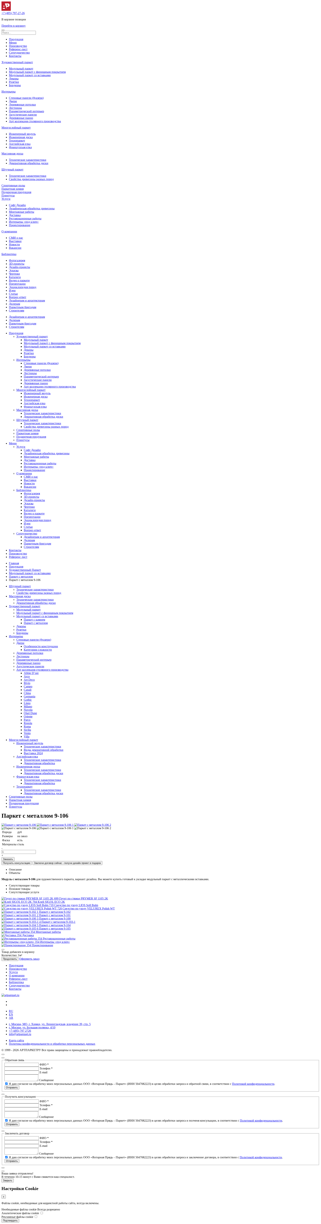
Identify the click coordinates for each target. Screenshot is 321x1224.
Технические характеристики (27, 159)
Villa (26, 736)
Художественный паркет (17, 62)
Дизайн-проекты (19, 267)
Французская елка (20, 147)
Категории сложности (38, 649)
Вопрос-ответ (17, 297)
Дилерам (14, 303)
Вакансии (15, 247)
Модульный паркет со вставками (30, 75)
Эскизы (14, 270)
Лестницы (15, 107)
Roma (27, 726)
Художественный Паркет (25, 569)
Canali (27, 689)
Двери (13, 101)
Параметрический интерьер (26, 111)
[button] (2, 30)
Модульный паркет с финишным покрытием (37, 71)
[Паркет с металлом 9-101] (20, 915)
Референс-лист (18, 49)
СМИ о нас (16, 237)
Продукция (16, 39)
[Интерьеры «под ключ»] (20, 941)
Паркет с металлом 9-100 (55, 918)
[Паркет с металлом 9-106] (19, 824)
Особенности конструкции (41, 646)
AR (11, 1017)
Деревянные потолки (22, 104)
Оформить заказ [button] (29, 958)
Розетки (14, 81)
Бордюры (15, 85)
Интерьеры (8, 91)
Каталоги (15, 277)
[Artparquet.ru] (6, 9)
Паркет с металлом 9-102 (55, 911)
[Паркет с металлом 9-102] (20, 911)
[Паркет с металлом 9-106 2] (92, 824)
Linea (27, 703)
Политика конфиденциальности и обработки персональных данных (52, 1043)
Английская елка (19, 143)
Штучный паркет (12, 169)
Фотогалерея (17, 260)
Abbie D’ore (31, 673)
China (27, 693)
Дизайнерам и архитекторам (27, 300)
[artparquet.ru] (10, 995)
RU (11, 1011)
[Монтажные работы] (18, 931)
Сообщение (46, 1080)
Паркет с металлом (21, 576)
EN (11, 1014)
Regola (28, 723)
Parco (27, 719)
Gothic (28, 699)
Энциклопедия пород (22, 287)
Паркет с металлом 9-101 (55, 915)
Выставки (15, 241)
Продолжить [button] (10, 959)
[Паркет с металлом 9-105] (20, 928)
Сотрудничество (19, 52)
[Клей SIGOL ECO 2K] (19, 901)
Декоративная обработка (39, 763)
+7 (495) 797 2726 (20, 1030)
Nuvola (28, 709)
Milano (28, 706)
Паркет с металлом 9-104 (55, 925)
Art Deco (29, 679)
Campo (28, 686)
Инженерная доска (21, 137)
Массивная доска (12, 153)
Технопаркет (17, 140)
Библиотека (8, 254)
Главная (14, 563)
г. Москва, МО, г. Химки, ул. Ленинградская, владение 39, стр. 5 (50, 1024)
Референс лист (18, 556)
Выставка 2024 (33, 753)
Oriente (28, 716)
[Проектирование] (16, 945)
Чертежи (14, 273)
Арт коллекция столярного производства (35, 121)
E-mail (43, 1072)
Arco (27, 676)
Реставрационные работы (25, 218)
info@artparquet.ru (20, 1034)
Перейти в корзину (13, 25)
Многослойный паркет (16, 127)
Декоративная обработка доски (28, 163)
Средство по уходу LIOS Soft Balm (76, 905)
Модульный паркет (21, 68)
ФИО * (44, 1064)
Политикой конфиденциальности (253, 1083)
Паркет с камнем (34, 619)
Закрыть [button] (7, 1180)
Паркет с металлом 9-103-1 (58, 921)
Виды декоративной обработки (43, 749)
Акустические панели (23, 114)
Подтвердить (10, 1220)
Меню (13, 42)
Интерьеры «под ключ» (24, 221)
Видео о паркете (19, 280)
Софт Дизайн (17, 205)
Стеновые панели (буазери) (26, 97)
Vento (27, 733)
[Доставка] (11, 935)
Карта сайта (16, 1040)
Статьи (13, 293)
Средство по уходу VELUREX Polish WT (89, 908)
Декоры (14, 78)
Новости (14, 244)
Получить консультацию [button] (16, 863)
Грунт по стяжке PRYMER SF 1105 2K (83, 898)
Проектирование (19, 225)
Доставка (15, 215)
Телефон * (46, 1068)
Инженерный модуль (22, 133)
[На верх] (2, 1054)
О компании (9, 231)
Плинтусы (8, 195)
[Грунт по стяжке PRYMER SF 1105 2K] (30, 898)
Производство (18, 45)
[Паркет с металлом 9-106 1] (55, 824)
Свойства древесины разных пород (31, 179)
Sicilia (27, 729)
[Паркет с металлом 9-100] (20, 918)
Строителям (16, 310)
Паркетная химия (12, 188)
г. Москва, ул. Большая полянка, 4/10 (32, 1027)
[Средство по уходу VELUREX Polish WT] (32, 908)
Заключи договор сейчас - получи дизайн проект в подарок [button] (67, 863)
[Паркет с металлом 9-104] (20, 925)
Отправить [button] (12, 1087)
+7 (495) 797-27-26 (13, 13)
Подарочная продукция (16, 192)
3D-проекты (16, 263)
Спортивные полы (13, 185)
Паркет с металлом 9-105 (55, 928)
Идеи (12, 290)
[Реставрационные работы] (22, 938)
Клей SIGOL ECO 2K (51, 901)
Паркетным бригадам (22, 307)
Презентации (17, 283)
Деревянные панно (21, 117)
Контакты (15, 56)
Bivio (27, 683)
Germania (29, 696)
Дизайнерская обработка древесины (32, 208)
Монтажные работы (21, 211)
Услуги (5, 198)
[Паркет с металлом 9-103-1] (21, 921)
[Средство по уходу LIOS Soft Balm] (27, 905)
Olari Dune (30, 713)
